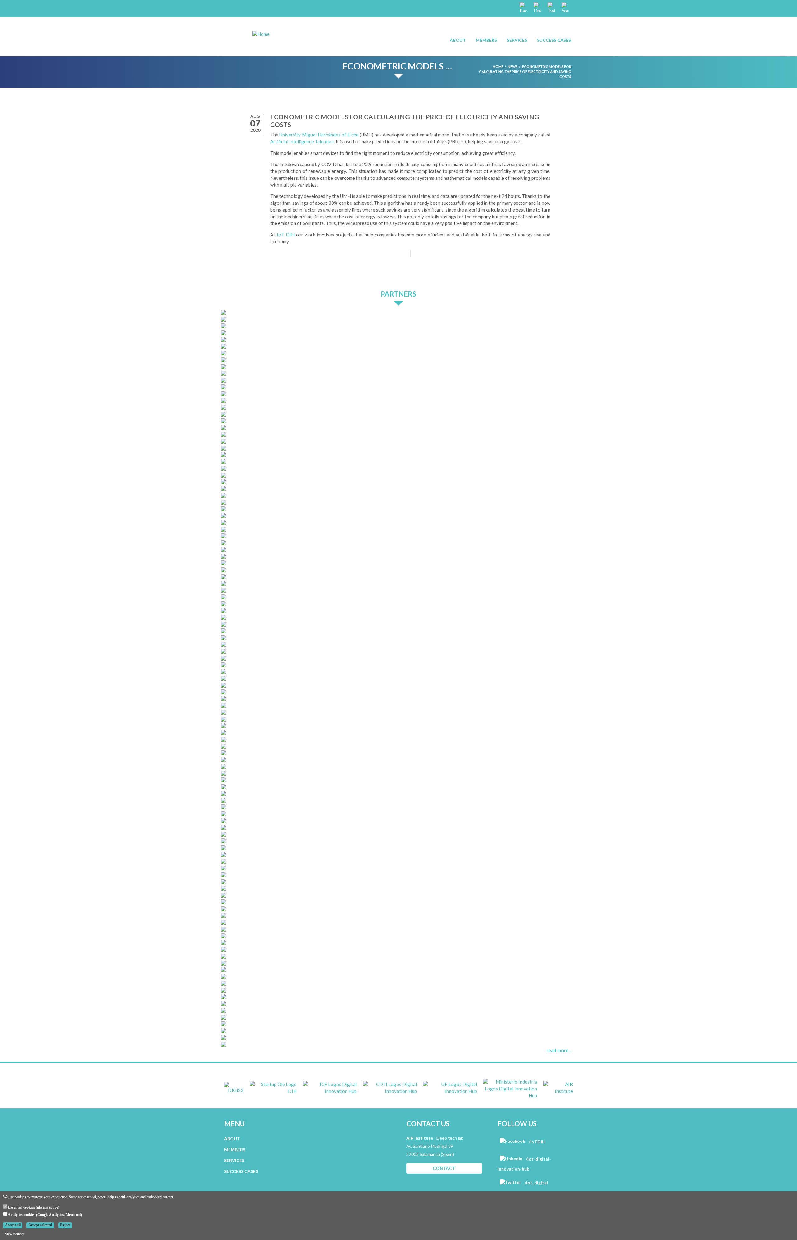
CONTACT (444, 1168)
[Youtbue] (564, 8)
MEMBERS (234, 1149)
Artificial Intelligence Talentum (302, 141)
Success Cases (554, 40)
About (458, 40)
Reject (65, 1225)
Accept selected (40, 1225)
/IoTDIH (536, 1141)
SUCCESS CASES (241, 1171)
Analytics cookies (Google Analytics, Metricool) (44, 1215)
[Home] (261, 33)
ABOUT (232, 1138)
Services (517, 40)
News (513, 66)
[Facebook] (522, 8)
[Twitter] (550, 8)
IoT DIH (286, 234)
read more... (558, 1050)
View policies (15, 1234)
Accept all (13, 1225)
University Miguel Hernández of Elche (318, 134)
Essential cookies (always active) (33, 1207)
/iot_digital (536, 1182)
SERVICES (234, 1160)
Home (498, 66)
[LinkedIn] (536, 8)
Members (486, 40)
